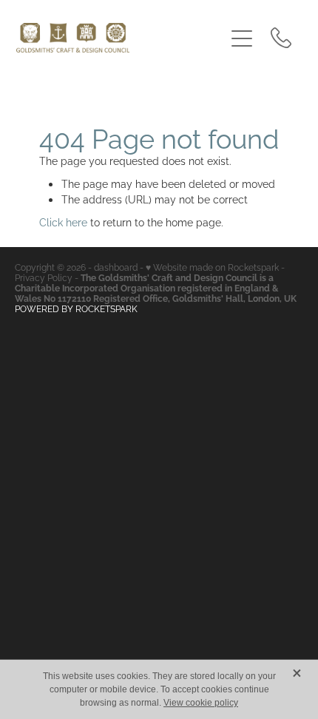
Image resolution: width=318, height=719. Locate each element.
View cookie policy (200, 703)
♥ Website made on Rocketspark (212, 266)
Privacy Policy (43, 277)
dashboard (116, 266)
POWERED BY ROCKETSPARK (76, 308)
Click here (63, 222)
